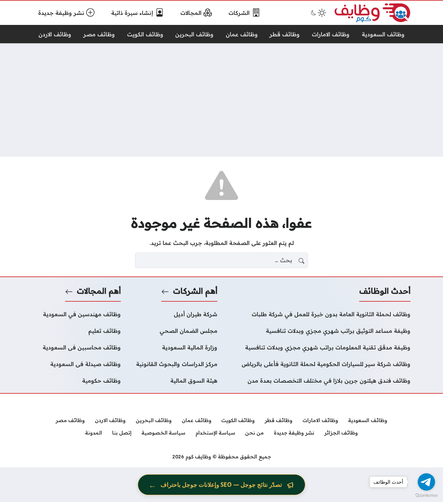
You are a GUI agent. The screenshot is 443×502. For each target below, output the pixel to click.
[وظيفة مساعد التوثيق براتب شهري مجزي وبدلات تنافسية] (318, 331)
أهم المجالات (99, 291)
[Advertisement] (221, 100)
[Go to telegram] (426, 482)
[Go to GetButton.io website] (426, 495)
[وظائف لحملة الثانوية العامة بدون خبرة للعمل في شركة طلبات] (318, 314)
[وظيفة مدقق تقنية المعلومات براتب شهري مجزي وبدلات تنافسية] (318, 347)
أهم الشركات (195, 291)
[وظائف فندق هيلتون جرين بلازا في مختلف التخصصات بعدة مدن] (318, 380)
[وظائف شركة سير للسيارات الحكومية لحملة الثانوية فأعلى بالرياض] (318, 364)
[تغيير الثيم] (318, 13)
